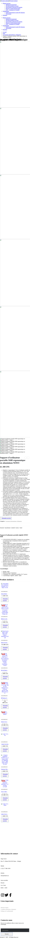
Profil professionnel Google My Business (15, 12)
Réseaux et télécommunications (13, 8)
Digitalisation (6, 11)
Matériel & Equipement (11, 4)
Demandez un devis (6, 518)
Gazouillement (7, 527)
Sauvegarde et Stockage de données (14, 7)
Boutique (5, 15)
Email (21, 527)
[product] (5, 586)
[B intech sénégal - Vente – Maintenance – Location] (8, 0)
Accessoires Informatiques (11, 521)
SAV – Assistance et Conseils (12, 10)
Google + (17, 527)
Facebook (2, 527)
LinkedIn (13, 527)
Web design (8, 14)
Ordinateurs (19, 521)
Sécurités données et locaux (12, 6)
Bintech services (6, 3)
